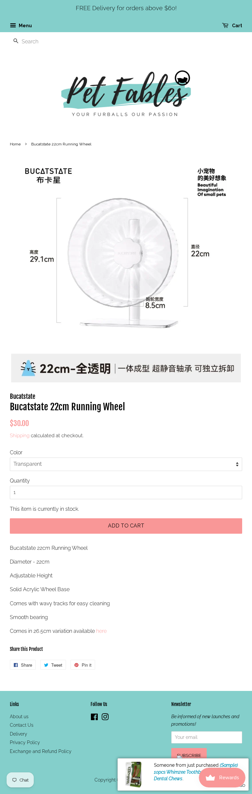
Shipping (20, 436)
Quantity (20, 481)
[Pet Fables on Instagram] (105, 718)
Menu (25, 25)
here (101, 631)
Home (15, 144)
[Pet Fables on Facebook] (94, 718)
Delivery (18, 734)
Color (16, 452)
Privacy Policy (25, 742)
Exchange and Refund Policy (41, 751)
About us (19, 716)
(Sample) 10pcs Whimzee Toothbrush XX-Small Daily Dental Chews (198, 771)
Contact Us (21, 725)
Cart (236, 25)
